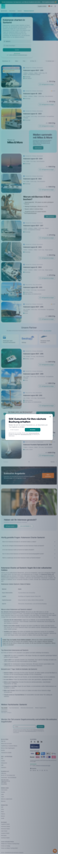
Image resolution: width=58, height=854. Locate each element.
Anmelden (32, 429)
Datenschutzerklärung (34, 433)
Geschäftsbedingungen (26, 434)
